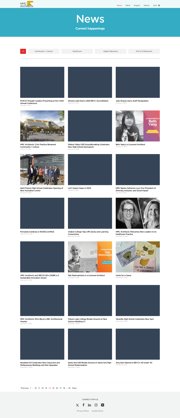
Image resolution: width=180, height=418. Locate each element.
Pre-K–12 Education (144, 51)
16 (57, 388)
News (119, 5)
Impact (137, 5)
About (146, 5)
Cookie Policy (97, 411)
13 (46, 388)
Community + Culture (44, 51)
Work (128, 5)
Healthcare (77, 51)
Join (155, 5)
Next (74, 388)
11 (39, 388)
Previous (25, 388)
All (23, 51)
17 (60, 388)
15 (53, 388)
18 (64, 388)
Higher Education (110, 51)
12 (42, 388)
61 (70, 388)
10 (36, 388)
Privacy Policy (83, 411)
